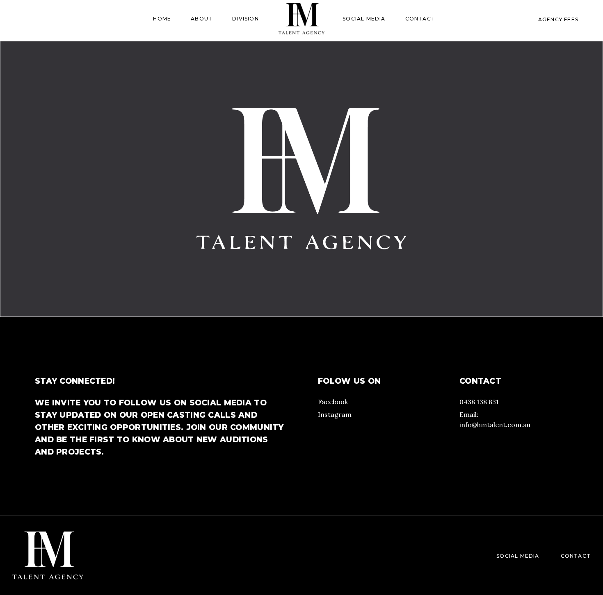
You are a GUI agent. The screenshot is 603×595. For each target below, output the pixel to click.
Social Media (517, 556)
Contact (576, 556)
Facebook (333, 402)
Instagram (335, 414)
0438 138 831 (479, 402)
